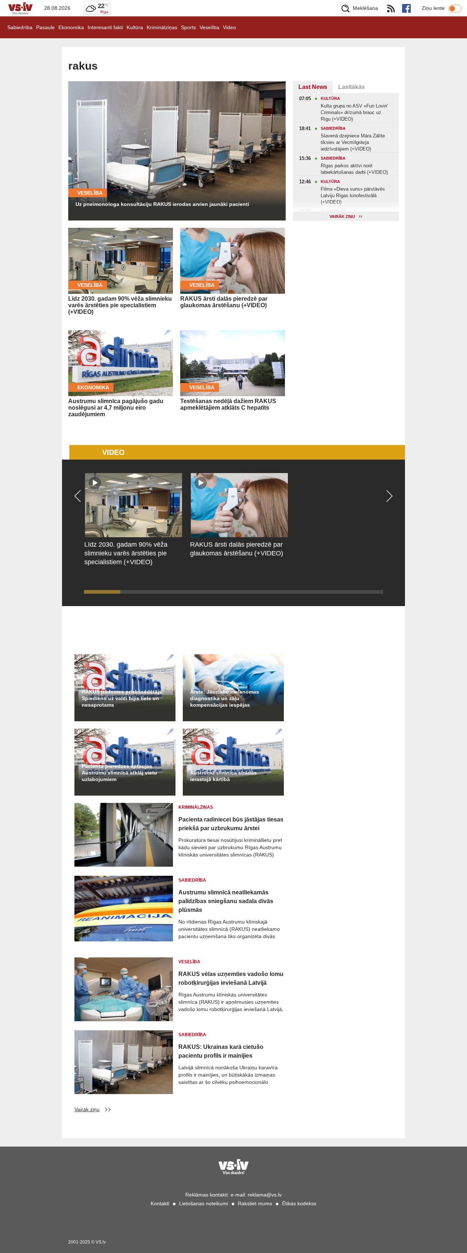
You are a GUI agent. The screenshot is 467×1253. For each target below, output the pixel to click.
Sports (188, 27)
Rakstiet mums (255, 1203)
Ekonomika (71, 27)
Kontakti (160, 1203)
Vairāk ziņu (87, 1109)
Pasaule (45, 27)
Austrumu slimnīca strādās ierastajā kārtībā (223, 776)
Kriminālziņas (162, 27)
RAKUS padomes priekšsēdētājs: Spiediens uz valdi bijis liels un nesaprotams (123, 698)
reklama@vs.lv (265, 1195)
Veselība (209, 27)
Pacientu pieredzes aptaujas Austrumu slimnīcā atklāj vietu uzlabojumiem (119, 772)
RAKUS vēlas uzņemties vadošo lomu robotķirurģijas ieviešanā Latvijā (230, 978)
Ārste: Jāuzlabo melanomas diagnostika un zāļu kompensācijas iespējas (224, 698)
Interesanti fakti (105, 27)
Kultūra (135, 27)
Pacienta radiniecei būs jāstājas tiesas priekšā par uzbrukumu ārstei (230, 823)
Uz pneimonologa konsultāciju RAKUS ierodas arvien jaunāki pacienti (162, 204)
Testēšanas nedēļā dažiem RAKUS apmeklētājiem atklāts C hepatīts (228, 404)
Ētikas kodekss (299, 1203)
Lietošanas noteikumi (203, 1203)
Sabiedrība (19, 27)
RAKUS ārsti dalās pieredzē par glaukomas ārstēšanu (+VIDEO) (223, 302)
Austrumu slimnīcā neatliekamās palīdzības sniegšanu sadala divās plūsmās (225, 901)
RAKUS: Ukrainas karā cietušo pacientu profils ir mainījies (220, 1051)
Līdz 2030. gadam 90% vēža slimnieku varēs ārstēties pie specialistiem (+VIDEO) (120, 305)
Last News (312, 87)
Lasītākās (351, 87)
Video (229, 27)
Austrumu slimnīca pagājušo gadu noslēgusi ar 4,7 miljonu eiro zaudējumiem (115, 407)
